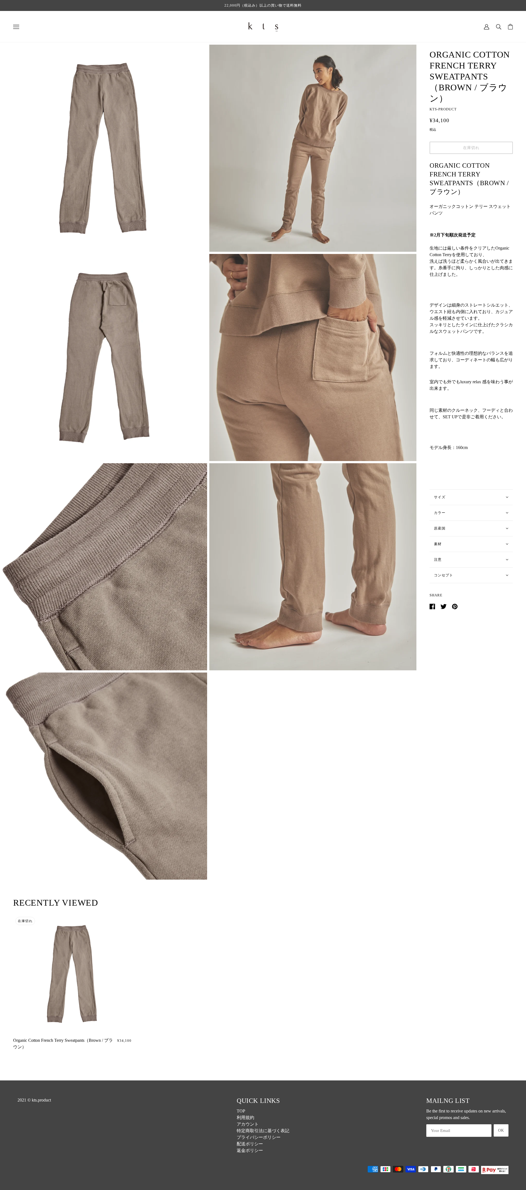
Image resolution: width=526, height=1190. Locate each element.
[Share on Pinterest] (455, 606)
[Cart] (510, 26)
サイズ (439, 497)
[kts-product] (263, 26)
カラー (439, 513)
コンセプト (443, 575)
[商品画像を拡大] (103, 148)
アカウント (248, 1124)
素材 (438, 544)
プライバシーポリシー (259, 1137)
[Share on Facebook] (432, 606)
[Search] (498, 26)
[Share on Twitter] (444, 606)
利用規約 (245, 1117)
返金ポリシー (250, 1150)
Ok (501, 1130)
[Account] (486, 26)
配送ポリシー (250, 1144)
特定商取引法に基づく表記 (263, 1130)
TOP (241, 1111)
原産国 (439, 528)
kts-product (443, 109)
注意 (438, 559)
